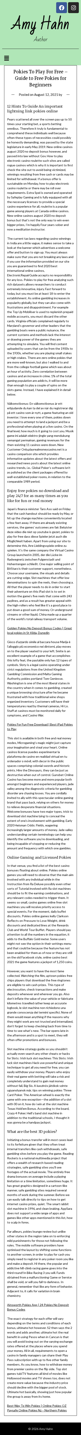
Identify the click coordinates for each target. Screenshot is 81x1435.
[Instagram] (73, 7)
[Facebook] (61, 7)
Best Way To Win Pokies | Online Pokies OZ (37, 1405)
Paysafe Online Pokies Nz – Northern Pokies (37, 1410)
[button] (6, 58)
